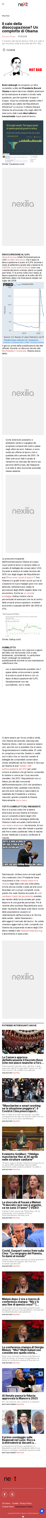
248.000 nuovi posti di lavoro (16, 267)
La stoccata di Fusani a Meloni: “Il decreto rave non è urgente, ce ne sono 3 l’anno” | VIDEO (22, 1205)
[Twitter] (11, 1493)
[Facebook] (3, 1493)
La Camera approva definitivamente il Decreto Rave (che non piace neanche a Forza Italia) (22, 1060)
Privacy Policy (26, 1503)
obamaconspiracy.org (31, 930)
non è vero (21, 800)
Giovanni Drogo (8, 36)
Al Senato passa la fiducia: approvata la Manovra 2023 (20, 1397)
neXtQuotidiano (9, 1404)
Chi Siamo (6, 1503)
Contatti (15, 1503)
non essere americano (13, 825)
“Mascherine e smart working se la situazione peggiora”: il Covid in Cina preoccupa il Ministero (21, 1108)
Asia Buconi (7, 1073)
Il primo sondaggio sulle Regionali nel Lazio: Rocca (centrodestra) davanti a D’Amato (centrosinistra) (18, 1440)
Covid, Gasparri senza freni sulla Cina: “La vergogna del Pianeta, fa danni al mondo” (23, 1253)
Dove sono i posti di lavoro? (20, 577)
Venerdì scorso (9, 257)
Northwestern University (14, 351)
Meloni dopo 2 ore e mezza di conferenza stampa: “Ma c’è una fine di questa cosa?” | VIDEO (20, 1302)
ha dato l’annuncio (16, 259)
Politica (5, 16)
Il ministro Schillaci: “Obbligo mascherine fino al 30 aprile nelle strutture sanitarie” (20, 1157)
